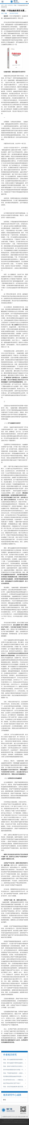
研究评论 (10, 5)
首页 (2, 5)
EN (26, 1)
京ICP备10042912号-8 (19, 1120)
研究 (6, 5)
